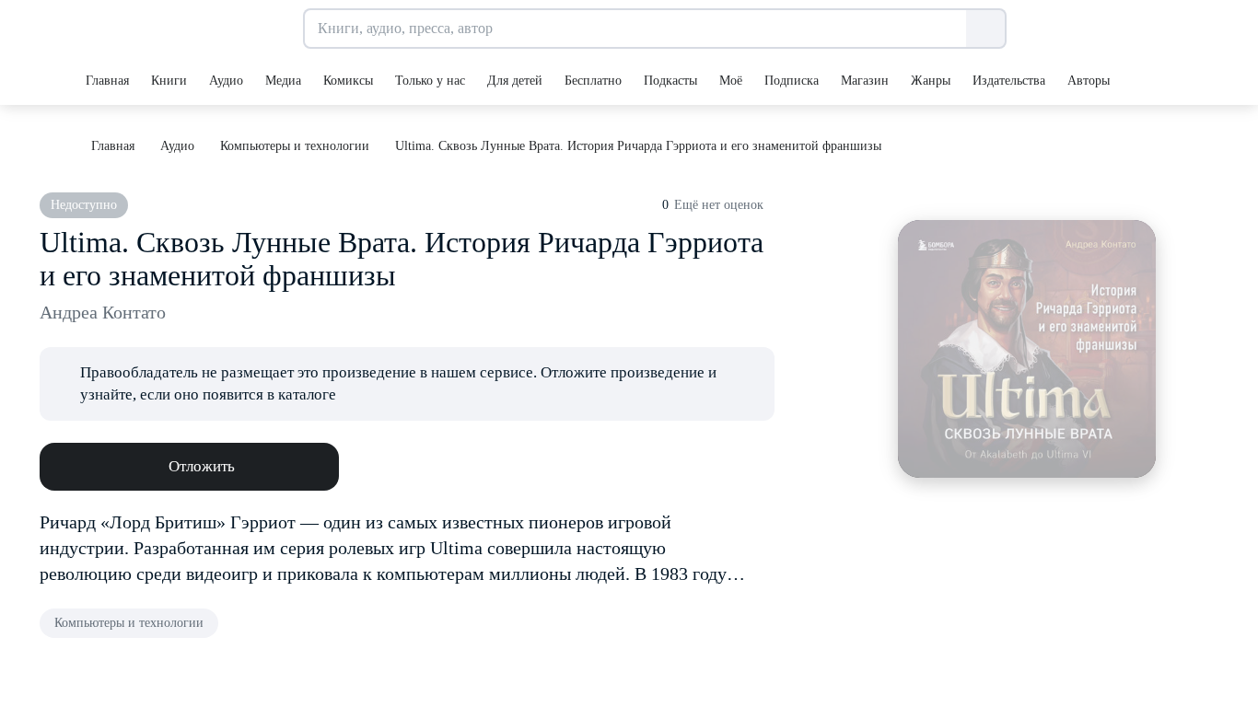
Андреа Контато (103, 312)
